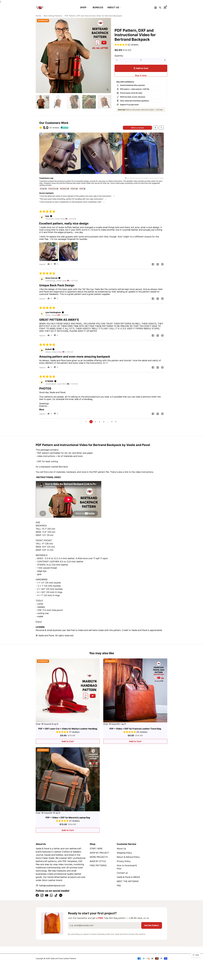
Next (107, 55)
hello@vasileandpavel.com (50, 885)
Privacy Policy (124, 861)
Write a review (137, 128)
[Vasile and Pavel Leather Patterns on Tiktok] (56, 895)
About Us (121, 848)
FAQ (119, 885)
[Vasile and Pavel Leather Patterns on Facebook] (37, 895)
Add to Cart (68, 741)
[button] (121, 44)
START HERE (96, 848)
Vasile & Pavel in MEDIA (128, 877)
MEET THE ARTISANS (128, 881)
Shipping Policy (124, 853)
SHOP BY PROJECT (99, 853)
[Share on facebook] (153, 264)
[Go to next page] (116, 421)
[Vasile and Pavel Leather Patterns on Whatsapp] (51, 895)
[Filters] (155, 128)
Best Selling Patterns (53, 16)
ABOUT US (113, 7)
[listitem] (60, 153)
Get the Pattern (151, 925)
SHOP (83, 7)
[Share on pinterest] (162, 264)
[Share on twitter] (157, 264)
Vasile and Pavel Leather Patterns (63, 958)
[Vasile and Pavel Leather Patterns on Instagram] (41, 895)
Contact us (122, 873)
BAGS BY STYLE (98, 861)
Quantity (119, 55)
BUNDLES (98, 7)
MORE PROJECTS (99, 857)
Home (38, 16)
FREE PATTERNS (98, 865)
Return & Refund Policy (128, 857)
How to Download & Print (127, 867)
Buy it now (140, 75)
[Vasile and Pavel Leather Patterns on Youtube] (46, 895)
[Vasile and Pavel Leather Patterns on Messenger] (60, 895)
